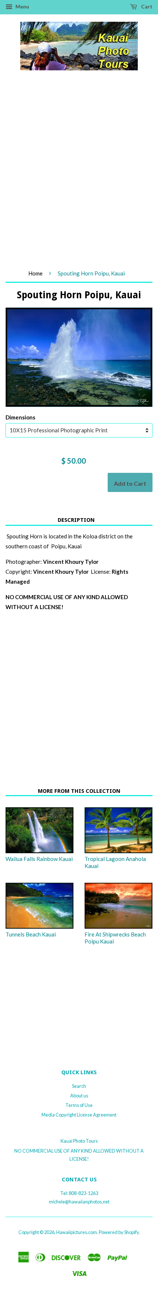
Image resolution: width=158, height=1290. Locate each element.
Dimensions (20, 417)
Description (76, 520)
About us (79, 1096)
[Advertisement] (79, 178)
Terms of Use (79, 1105)
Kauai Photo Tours (79, 1141)
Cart (146, 6)
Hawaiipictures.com (76, 1232)
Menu (21, 6)
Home (35, 273)
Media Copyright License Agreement (79, 1115)
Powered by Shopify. (119, 1232)
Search (79, 1086)
